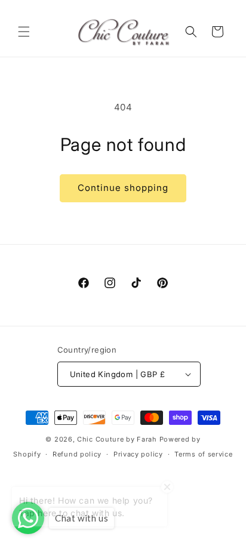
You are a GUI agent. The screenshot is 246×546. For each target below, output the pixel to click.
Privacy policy (138, 454)
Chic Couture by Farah (117, 439)
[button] (24, 31)
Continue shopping (123, 187)
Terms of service (203, 454)
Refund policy (77, 454)
